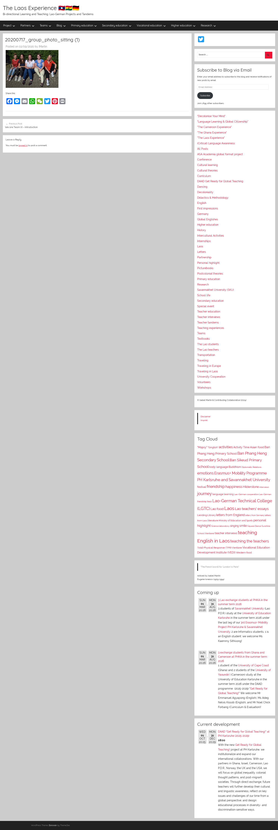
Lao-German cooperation (246, 494)
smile (243, 526)
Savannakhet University (249, 608)
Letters (201, 251)
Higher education (181, 25)
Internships (204, 241)
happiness (233, 486)
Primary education (82, 25)
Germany (203, 213)
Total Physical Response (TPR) (214, 547)
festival (201, 486)
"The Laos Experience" (211, 137)
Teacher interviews (208, 317)
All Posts (202, 148)
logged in (23, 145)
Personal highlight (208, 262)
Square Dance (254, 526)
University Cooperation (211, 376)
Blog (59, 25)
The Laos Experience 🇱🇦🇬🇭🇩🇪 (41, 8)
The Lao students (208, 344)
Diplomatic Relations (251, 467)
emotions (205, 473)
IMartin (43, 46)
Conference (204, 159)
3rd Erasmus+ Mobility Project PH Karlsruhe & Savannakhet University (243, 627)
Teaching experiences (210, 327)
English (201, 202)
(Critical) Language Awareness (216, 143)
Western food (244, 552)
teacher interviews (226, 533)
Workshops (204, 387)
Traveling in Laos (207, 371)
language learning (223, 494)
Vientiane (237, 547)
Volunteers (203, 382)
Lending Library (206, 515)
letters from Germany (254, 515)
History (201, 230)
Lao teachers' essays (252, 509)
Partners (25, 25)
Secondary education (115, 25)
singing (234, 525)
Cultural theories (207, 170)
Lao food (217, 509)
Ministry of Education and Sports (236, 520)
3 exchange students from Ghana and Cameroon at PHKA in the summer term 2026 (242, 657)
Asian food (257, 447)
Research (206, 25)
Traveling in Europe (209, 365)
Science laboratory (220, 526)
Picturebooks (205, 268)
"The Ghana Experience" (212, 132)
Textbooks (203, 338)
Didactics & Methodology (212, 197)
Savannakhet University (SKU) (215, 289)
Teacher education (208, 311)
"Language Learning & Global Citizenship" (222, 121)
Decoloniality (205, 192)
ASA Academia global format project (220, 154)
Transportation (206, 354)
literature (213, 520)
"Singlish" (213, 447)
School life (203, 295)
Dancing (202, 186)
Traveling (202, 360)
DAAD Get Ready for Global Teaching (220, 181)
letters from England (230, 515)
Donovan (53, 825)
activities (226, 447)
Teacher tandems (208, 322)
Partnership (204, 257)
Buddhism (235, 466)
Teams (44, 25)
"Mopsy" (202, 447)
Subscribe (205, 95)
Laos (200, 246)
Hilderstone (251, 487)
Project (7, 25)
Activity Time (241, 447)
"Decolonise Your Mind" (211, 116)
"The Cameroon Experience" (214, 127)
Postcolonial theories (210, 273)
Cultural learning (207, 165)
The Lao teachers (208, 349)
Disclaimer (205, 416)
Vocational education (149, 25)
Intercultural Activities (210, 235)
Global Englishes (207, 219)
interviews (264, 487)
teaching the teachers (249, 541)
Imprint (204, 420)
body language (218, 466)
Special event (205, 306)
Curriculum (204, 175)
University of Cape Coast (253, 665)
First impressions (207, 208)
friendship (216, 486)
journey (204, 493)
